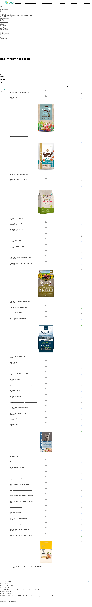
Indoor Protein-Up (14, 419)
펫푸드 (1, 74)
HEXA (1, 23)
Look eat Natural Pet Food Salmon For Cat (21, 529)
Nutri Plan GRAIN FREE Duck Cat (18, 318)
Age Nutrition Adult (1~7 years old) (19, 373)
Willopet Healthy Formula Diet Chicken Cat (21, 490)
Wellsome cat (13, 362)
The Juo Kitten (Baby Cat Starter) (19, 524)
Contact (2, 11)
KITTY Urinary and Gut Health (17, 467)
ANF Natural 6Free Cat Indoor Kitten (19, 92)
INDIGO (2, 20)
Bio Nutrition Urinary (15, 379)
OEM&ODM (74, 3)
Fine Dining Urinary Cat (16, 507)
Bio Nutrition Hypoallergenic (17, 396)
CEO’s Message (4, 9)
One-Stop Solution (4, 18)
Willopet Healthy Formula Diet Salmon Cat (21, 484)
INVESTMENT (87, 3)
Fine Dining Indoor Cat (15, 512)
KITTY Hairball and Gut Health (17, 461)
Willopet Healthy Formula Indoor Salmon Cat (21, 495)
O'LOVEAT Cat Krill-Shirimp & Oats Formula (21, 263)
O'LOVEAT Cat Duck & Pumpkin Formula (20, 252)
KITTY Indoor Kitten (15, 456)
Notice (1, 32)
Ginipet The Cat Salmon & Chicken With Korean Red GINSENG (26, 566)
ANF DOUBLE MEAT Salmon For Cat (19, 174)
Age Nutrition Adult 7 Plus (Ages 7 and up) (21, 385)
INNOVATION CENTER (30, 3)
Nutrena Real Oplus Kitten (16, 218)
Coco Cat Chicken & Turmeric (17, 246)
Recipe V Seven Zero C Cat (17, 478)
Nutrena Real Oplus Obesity (17, 229)
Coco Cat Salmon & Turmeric (17, 240)
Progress (2, 27)
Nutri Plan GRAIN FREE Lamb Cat (18, 313)
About (1, 8)
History (1, 10)
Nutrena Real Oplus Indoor (16, 223)
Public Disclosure (4, 36)
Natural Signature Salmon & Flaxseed (19, 413)
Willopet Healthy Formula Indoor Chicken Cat (21, 501)
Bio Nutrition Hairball (15, 368)
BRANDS (62, 3)
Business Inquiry (4, 29)
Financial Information (5, 34)
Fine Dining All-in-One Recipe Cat (18, 518)
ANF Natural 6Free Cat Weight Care (19, 136)
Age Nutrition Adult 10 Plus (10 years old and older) (23, 402)
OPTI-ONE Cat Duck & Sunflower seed (20, 301)
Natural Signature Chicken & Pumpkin (19, 407)
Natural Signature (4, 22)
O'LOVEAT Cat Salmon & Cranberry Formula (21, 257)
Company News (3, 38)
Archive (2, 24)
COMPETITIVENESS (47, 3)
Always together (4, 28)
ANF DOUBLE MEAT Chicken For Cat (19, 180)
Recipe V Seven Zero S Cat (17, 473)
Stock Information (4, 33)
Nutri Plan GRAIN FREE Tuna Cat (18, 356)
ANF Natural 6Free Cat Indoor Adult (19, 97)
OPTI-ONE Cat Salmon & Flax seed (18, 307)
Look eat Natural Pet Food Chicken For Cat (21, 535)
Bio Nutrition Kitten (15, 390)
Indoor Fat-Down (14, 424)
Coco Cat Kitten (14, 235)
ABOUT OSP (18, 3)
